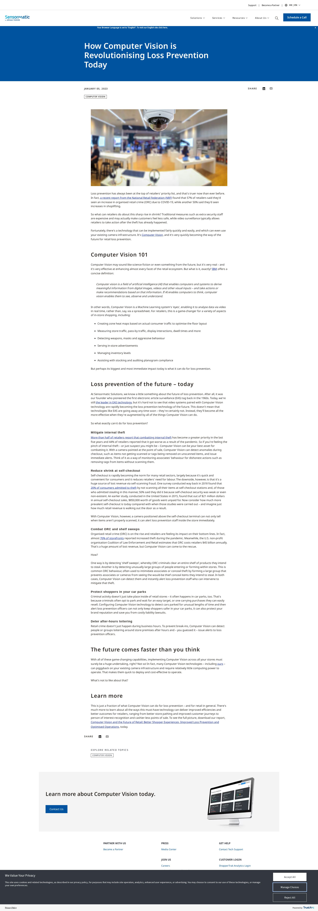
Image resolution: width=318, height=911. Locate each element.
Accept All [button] (290, 877)
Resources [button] (239, 17)
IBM (214, 269)
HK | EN (293, 5)
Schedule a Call (297, 17)
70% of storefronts (112, 538)
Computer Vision (95, 96)
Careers (165, 865)
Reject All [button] (289, 897)
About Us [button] (260, 17)
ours (220, 664)
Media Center (168, 849)
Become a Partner (270, 5)
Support (252, 5)
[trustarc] (308, 907)
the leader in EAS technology (114, 402)
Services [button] (217, 17)
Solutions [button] (196, 17)
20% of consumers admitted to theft (114, 488)
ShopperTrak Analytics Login (235, 865)
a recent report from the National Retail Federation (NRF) (136, 198)
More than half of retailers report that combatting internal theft (131, 437)
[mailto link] (271, 88)
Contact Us (56, 809)
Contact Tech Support (231, 849)
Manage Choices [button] (290, 887)
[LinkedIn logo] (264, 88)
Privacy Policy (11, 907)
